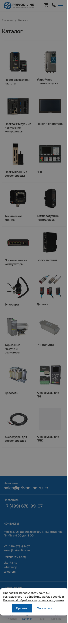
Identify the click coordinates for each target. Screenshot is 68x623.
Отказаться (44, 608)
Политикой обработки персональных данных (33, 600)
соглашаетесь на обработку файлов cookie (32, 597)
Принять (22, 608)
